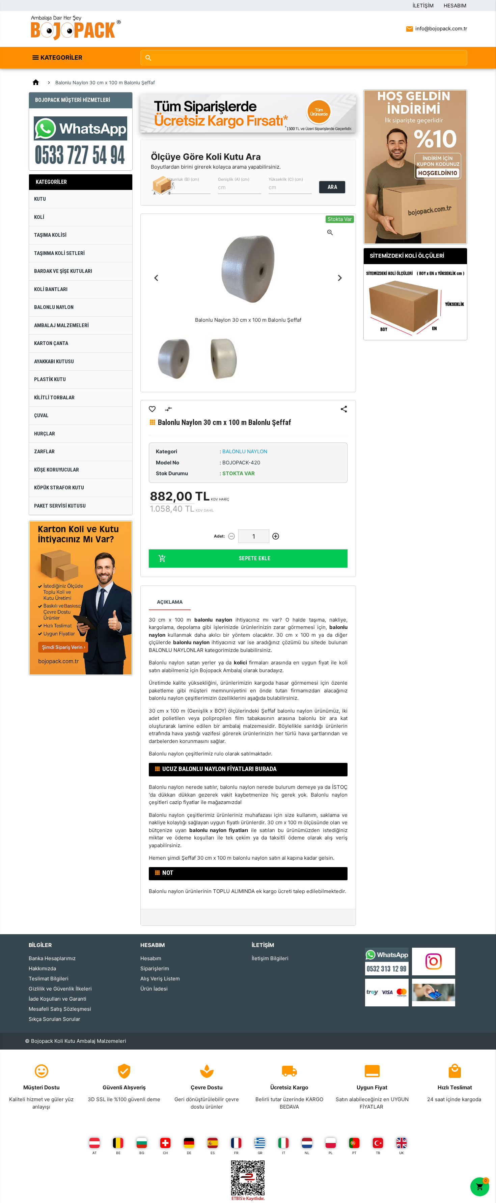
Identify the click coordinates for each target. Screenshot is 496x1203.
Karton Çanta (51, 343)
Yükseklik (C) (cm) (286, 178)
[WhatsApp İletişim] (387, 961)
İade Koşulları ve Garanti (57, 999)
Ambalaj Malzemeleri (61, 325)
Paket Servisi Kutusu (60, 506)
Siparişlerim (154, 968)
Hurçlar (44, 434)
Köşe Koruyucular (56, 470)
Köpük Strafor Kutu (59, 488)
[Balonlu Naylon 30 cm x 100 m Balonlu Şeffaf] (174, 359)
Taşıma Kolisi (50, 235)
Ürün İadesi (154, 988)
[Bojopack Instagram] (434, 961)
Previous (156, 277)
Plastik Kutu (50, 379)
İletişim (423, 5)
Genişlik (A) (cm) (233, 178)
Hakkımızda (42, 968)
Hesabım (455, 5)
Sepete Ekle (255, 558)
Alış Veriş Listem (160, 978)
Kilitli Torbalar (54, 398)
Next (340, 277)
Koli (39, 217)
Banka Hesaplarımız (52, 958)
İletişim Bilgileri (270, 958)
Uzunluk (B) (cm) (183, 178)
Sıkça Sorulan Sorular (54, 1019)
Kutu (40, 199)
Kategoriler (61, 57)
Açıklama (170, 602)
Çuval (41, 415)
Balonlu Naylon (54, 307)
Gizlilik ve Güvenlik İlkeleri (60, 988)
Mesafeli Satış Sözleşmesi (60, 1009)
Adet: (219, 536)
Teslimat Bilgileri (48, 978)
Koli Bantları (50, 289)
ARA (332, 187)
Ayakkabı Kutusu (54, 362)
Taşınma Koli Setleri (59, 253)
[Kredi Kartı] (387, 992)
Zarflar (44, 452)
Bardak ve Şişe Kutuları (63, 271)
